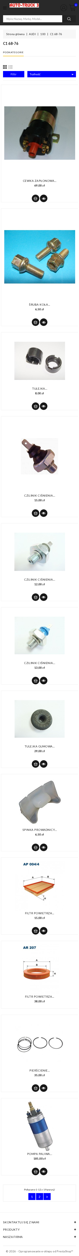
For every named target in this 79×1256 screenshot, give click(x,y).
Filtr (14, 74)
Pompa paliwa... (39, 1154)
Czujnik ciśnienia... (39, 495)
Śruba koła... (39, 304)
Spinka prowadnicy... (39, 829)
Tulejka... (39, 388)
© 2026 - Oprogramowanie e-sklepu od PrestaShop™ (39, 1251)
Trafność (52, 74)
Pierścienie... (39, 1070)
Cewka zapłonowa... (40, 180)
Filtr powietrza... (39, 913)
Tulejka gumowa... (40, 746)
